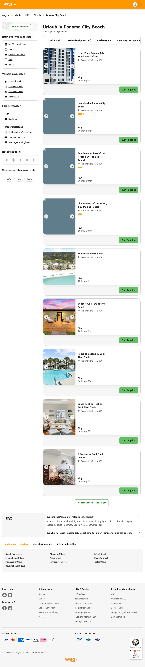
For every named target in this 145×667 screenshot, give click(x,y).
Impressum (116, 603)
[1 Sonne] (7, 160)
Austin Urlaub (56, 558)
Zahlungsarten (81, 599)
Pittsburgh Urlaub (57, 554)
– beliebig (68, 4)
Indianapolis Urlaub (14, 562)
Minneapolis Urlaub (58, 562)
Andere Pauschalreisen (16, 544)
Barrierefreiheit (118, 617)
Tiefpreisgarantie (82, 608)
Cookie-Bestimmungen (49, 603)
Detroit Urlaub (100, 554)
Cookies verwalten (47, 608)
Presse (42, 617)
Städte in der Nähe (66, 544)
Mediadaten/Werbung (48, 612)
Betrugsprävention (83, 621)
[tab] (16, 544)
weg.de (5, 15)
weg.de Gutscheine (83, 603)
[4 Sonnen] (27, 160)
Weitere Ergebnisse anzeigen (91, 503)
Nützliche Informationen (85, 617)
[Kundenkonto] (137, 4)
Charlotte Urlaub (101, 558)
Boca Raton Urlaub (14, 554)
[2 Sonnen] (13, 160)
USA (27, 15)
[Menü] (140, 639)
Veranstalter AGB (118, 599)
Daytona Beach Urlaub (15, 566)
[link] (92, 71)
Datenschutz (117, 608)
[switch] (135, 656)
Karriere (42, 599)
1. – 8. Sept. (81, 4)
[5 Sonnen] (33, 160)
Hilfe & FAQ (80, 594)
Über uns (42, 594)
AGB (113, 594)
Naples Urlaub (100, 562)
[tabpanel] (72, 560)
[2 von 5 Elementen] (72, 66)
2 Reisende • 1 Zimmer (100, 4)
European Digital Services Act (124, 612)
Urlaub (17, 15)
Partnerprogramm (82, 612)
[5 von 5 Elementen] (46, 66)
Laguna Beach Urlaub (15, 558)
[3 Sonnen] (20, 160)
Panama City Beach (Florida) (52, 4)
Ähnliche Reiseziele (42, 544)
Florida (37, 15)
